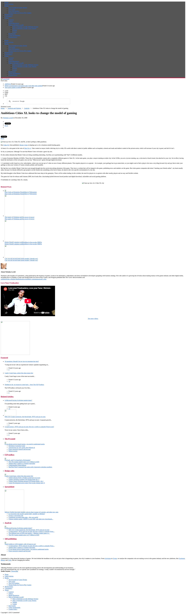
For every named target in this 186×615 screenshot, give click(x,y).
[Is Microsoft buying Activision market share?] (5, 527)
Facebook (182, 558)
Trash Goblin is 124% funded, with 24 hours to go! (20, 544)
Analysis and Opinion (14, 108)
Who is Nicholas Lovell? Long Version (24, 28)
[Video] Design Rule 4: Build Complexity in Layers (24, 478)
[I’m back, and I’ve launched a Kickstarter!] (5, 459)
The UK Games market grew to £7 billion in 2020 (24, 462)
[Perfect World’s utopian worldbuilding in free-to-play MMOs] (14, 241)
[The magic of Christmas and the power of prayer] (14, 216)
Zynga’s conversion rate (16, 515)
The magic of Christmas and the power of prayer (19, 217)
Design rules (9, 471)
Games (14, 32)
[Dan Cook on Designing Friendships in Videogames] (5, 191)
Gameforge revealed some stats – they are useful (23, 517)
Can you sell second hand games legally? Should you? (21, 258)
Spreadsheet (9, 487)
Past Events (12, 33)
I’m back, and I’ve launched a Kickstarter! (17, 460)
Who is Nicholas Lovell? (16, 25)
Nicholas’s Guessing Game (17, 446)
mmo (37, 279)
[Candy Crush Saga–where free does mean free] (5, 474)
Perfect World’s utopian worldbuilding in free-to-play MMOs (23, 242)
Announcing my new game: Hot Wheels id (22, 447)
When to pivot (13, 451)
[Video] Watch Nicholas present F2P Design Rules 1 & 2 (26, 481)
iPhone (3, 560)
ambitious (4, 279)
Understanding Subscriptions (17, 465)
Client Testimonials (14, 35)
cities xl (9, 279)
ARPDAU (8, 84)
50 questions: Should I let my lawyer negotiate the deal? (22, 361)
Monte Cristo (24, 145)
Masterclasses (9, 14)
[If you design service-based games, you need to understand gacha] (5, 443)
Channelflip (14, 571)
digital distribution (16, 279)
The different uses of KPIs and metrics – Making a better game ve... (29, 533)
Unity (9, 560)
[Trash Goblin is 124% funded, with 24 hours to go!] (5, 543)
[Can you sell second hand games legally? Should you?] (14, 257)
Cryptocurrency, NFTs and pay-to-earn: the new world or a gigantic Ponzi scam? (29, 427)
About (7, 18)
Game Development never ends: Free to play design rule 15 (27, 483)
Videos (11, 21)
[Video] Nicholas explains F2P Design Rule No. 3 (24, 479)
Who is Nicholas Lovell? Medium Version (25, 27)
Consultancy (8, 16)
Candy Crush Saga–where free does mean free (19, 373)
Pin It (6, 126)
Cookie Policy (13, 37)
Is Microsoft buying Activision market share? (18, 400)
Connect (11, 20)
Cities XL (6, 145)
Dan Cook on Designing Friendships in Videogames (21, 192)
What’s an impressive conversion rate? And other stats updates (24, 86)
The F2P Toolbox (14, 11)
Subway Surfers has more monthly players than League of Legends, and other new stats (31, 512)
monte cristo (42, 279)
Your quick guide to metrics (13, 87)
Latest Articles (9, 4)
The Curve (12, 9)
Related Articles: (7, 397)
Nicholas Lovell (8, 118)
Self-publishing (11, 539)
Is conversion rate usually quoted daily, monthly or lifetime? (27, 514)
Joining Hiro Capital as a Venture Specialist (22, 463)
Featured (4, 358)
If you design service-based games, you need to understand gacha (25, 444)
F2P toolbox (9, 455)
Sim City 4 (27, 148)
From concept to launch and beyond (20, 449)
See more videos (93, 318)
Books (7, 6)
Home (6, 2)
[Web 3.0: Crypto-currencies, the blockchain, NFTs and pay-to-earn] (10, 415)
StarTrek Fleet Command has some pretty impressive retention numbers (30, 467)
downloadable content (29, 279)
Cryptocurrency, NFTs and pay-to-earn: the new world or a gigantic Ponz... (31, 531)
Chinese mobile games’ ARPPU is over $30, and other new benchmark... (31, 519)
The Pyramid (10, 439)
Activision (108, 558)
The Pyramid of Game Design (18, 7)
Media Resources (14, 23)
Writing (14, 30)
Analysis (26, 108)
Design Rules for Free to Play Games (20, 13)
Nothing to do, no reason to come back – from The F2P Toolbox (24, 384)
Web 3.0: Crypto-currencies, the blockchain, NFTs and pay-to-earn (25, 417)
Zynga (115, 558)
